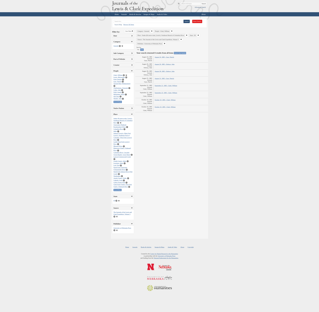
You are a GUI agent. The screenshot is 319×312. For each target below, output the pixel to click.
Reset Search (197, 21)
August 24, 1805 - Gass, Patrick (164, 57)
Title (138, 49)
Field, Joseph (117, 92)
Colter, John (117, 90)
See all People (117, 102)
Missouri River (118, 146)
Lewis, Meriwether (119, 77)
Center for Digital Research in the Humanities (164, 254)
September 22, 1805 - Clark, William (166, 93)
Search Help (118, 24)
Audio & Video (162, 14)
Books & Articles (135, 14)
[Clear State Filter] (119, 201)
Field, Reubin (117, 79)
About (203, 14)
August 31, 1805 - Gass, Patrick (164, 78)
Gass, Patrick (117, 81)
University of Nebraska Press (122, 228)
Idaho (115, 131)
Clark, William (117, 75)
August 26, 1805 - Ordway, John (164, 64)
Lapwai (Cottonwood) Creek (122, 157)
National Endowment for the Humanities (166, 258)
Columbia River (118, 129)
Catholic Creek (118, 180)
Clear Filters (128, 31)
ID (114, 200)
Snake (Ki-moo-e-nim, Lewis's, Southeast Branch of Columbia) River (123, 120)
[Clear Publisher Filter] (117, 230)
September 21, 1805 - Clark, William (166, 85)
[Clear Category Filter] (122, 46)
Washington (117, 176)
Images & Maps (149, 14)
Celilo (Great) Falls (119, 182)
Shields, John (117, 98)
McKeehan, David (119, 94)
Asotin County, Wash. (120, 178)
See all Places (117, 190)
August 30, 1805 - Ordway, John (164, 71)
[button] (151, 31)
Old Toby (116, 96)
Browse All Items (128, 24)
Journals (124, 14)
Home (117, 14)
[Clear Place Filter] (120, 123)
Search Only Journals (180, 53)
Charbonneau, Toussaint (120, 88)
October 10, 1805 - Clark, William (165, 100)
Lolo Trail (116, 165)
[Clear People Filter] (126, 75)
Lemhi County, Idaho (119, 161)
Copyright (191, 247)
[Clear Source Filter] (117, 216)
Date (142, 49)
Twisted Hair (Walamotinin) (121, 83)
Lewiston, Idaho (118, 163)
